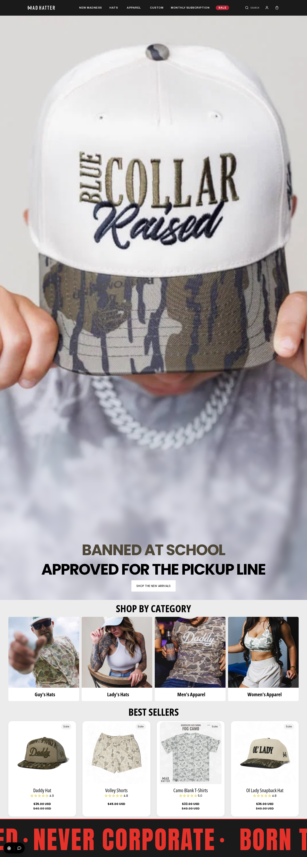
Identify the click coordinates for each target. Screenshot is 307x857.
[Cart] (277, 7)
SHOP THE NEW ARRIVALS (153, 586)
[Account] (267, 7)
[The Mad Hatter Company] (48, 7)
